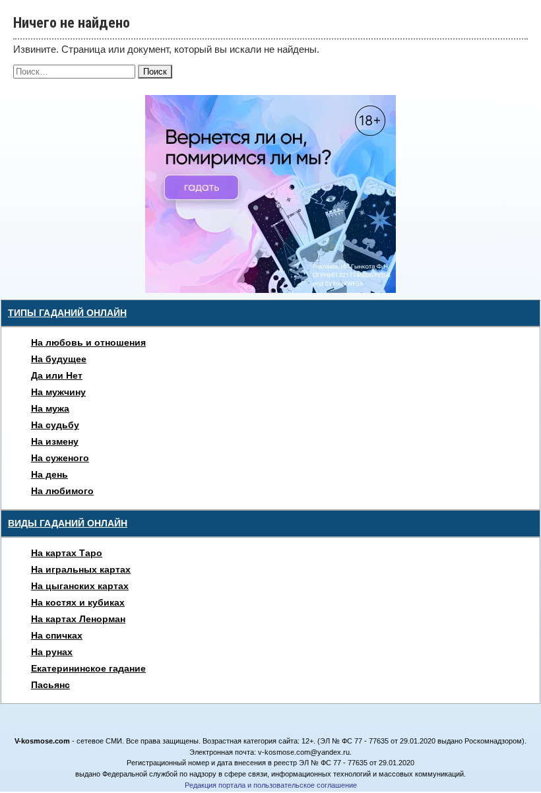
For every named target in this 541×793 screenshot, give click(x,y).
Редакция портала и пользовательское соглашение (271, 785)
